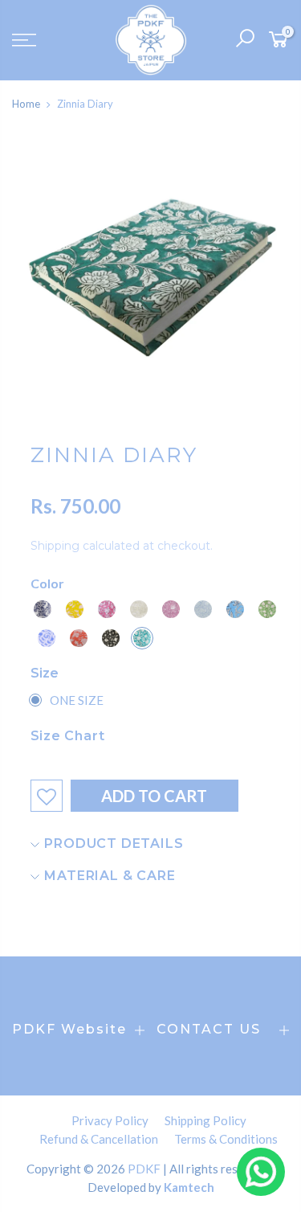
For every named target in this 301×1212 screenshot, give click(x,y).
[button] (43, 609)
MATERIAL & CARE (108, 875)
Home (26, 103)
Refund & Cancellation (98, 1139)
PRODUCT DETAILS (112, 843)
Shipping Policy (205, 1120)
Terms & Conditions (226, 1139)
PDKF (144, 1168)
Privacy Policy (109, 1120)
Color (47, 583)
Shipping (55, 545)
